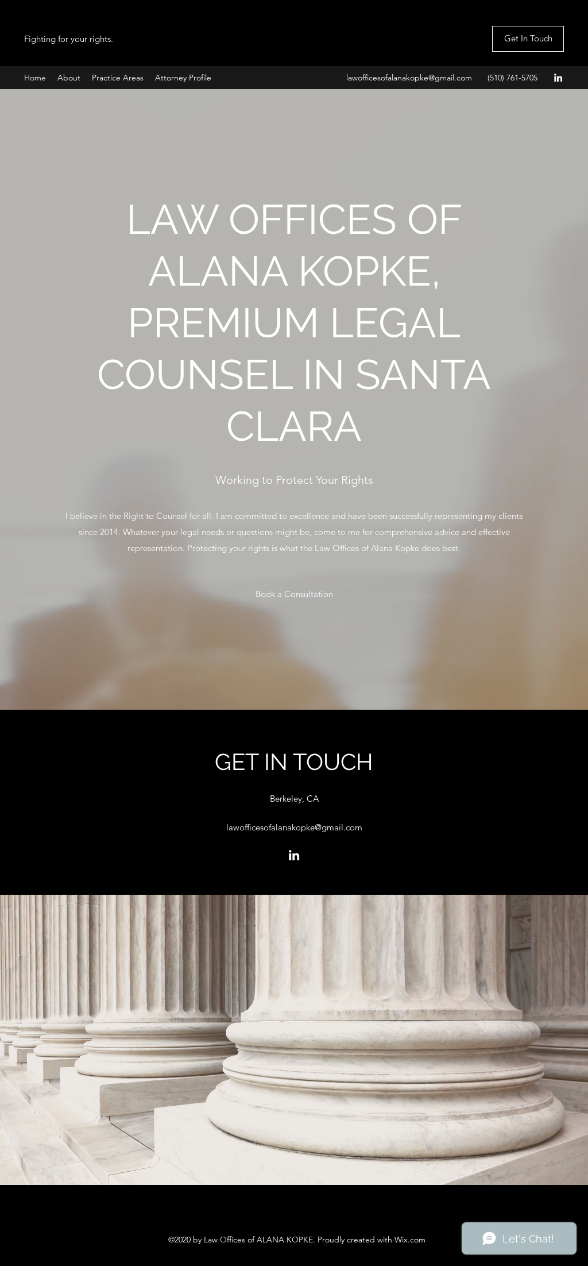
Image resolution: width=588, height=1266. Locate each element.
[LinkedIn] (558, 77)
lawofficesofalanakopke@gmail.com (409, 77)
